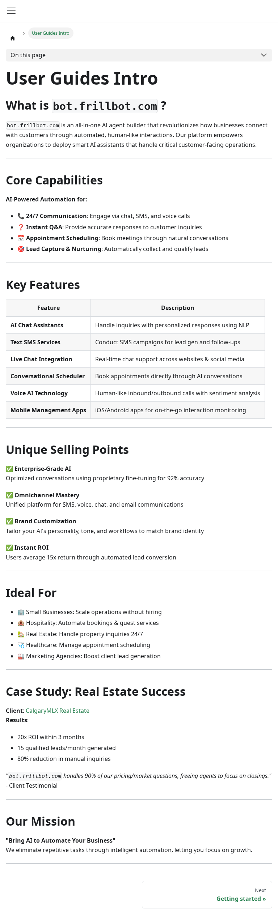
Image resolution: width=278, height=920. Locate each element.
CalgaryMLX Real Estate (57, 711)
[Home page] (13, 38)
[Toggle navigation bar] (11, 10)
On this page (28, 55)
